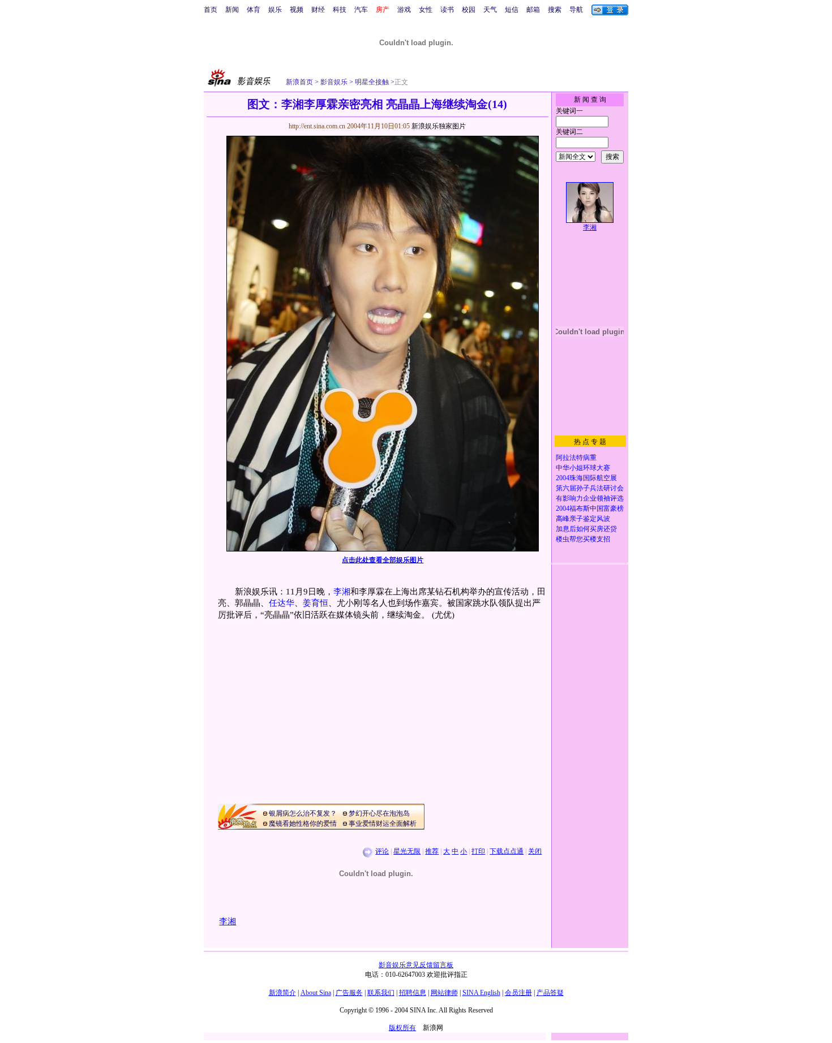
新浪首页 (299, 82)
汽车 (361, 10)
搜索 (554, 10)
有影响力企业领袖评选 (590, 498)
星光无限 (407, 851)
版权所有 (402, 1028)
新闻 (232, 10)
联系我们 (380, 993)
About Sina (316, 993)
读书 (447, 10)
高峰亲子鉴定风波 (583, 519)
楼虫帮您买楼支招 (583, 539)
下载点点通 (507, 851)
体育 (253, 10)
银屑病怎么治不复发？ (303, 813)
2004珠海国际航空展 (586, 478)
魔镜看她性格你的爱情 (303, 823)
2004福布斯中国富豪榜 (590, 508)
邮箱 (533, 10)
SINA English (481, 993)
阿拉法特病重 (576, 458)
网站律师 (444, 993)
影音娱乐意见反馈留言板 (416, 965)
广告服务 (349, 993)
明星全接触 (371, 82)
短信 (511, 10)
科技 (339, 10)
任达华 (281, 602)
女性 (425, 10)
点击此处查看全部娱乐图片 (382, 560)
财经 (318, 10)
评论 (382, 851)
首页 (210, 10)
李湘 (341, 591)
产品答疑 (550, 993)
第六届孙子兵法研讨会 (590, 488)
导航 (576, 10)
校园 (468, 10)
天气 (490, 10)
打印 (478, 851)
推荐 (432, 851)
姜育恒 (315, 602)
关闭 (535, 851)
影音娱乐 (334, 82)
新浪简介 (282, 993)
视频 (296, 10)
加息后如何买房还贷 (586, 529)
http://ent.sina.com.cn (318, 126)
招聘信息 (412, 993)
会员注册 (518, 993)
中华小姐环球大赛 (583, 468)
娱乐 (275, 10)
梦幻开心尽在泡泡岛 (379, 813)
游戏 (404, 10)
